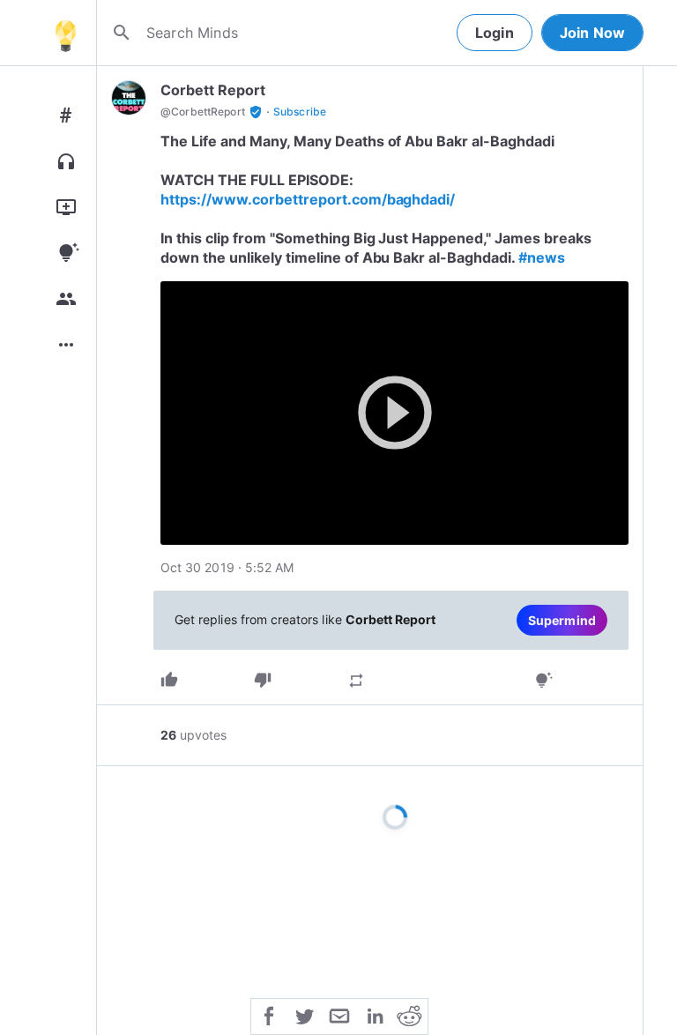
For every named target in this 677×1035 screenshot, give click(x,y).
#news (541, 257)
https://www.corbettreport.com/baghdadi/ (307, 199)
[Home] (65, 32)
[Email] (339, 1015)
